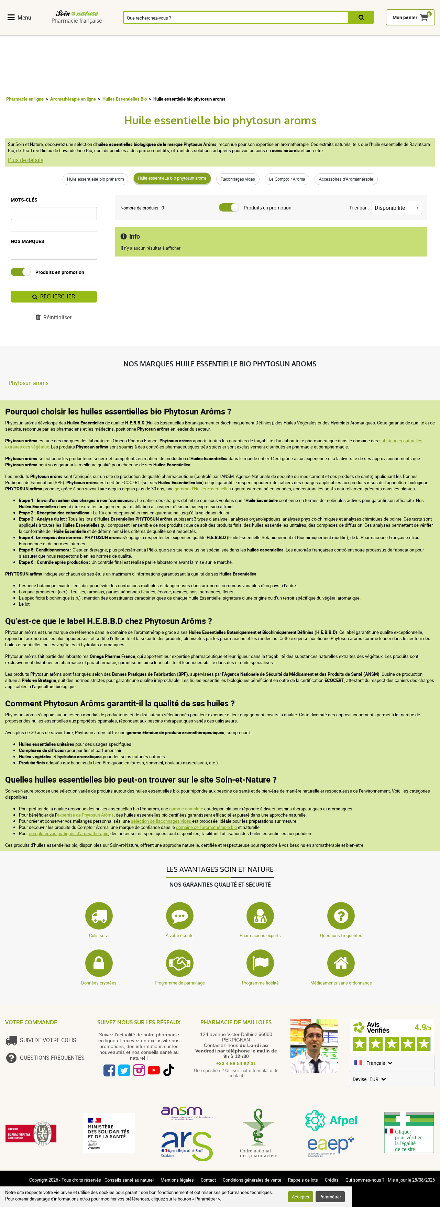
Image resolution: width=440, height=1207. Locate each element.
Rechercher (57, 296)
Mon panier (405, 17)
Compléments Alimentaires (24, 32)
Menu (24, 17)
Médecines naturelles (60, 32)
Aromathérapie (134, 32)
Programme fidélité (260, 983)
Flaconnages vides (238, 179)
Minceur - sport (282, 32)
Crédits (332, 1180)
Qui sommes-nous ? (364, 1180)
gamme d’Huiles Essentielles (203, 489)
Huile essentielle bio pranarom (95, 179)
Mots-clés (24, 199)
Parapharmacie (211, 32)
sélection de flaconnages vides (161, 821)
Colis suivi (99, 935)
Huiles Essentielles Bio (124, 99)
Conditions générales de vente (252, 1180)
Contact (208, 1180)
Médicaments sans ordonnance (341, 983)
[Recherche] (361, 17)
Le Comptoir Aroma (287, 179)
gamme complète (186, 809)
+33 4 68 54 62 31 (236, 1063)
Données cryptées (99, 983)
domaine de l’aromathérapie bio (206, 827)
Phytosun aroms (28, 383)
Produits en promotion (59, 272)
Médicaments (173, 32)
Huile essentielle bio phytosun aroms (172, 178)
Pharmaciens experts (260, 935)
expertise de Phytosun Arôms (85, 815)
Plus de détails (25, 160)
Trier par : (359, 207)
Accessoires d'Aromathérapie (346, 179)
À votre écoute (180, 935)
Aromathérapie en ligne (73, 99)
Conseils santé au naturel (129, 1180)
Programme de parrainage (180, 983)
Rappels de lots (303, 1180)
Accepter (300, 1197)
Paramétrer (330, 1197)
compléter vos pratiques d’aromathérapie (68, 833)
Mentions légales (177, 1180)
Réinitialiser (57, 317)
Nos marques (27, 241)
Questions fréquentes (341, 935)
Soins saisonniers (249, 32)
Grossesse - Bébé (317, 32)
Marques (384, 32)
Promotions (418, 32)
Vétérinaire (350, 32)
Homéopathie (95, 32)
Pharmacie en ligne (25, 99)
